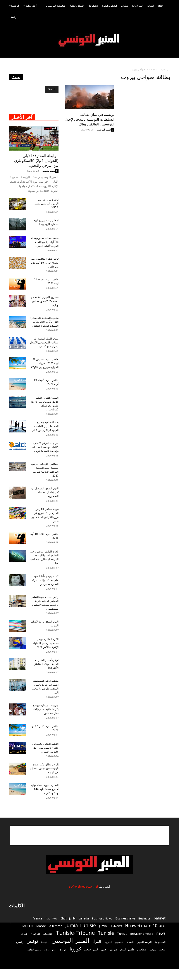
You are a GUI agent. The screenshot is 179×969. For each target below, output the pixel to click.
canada (84, 918)
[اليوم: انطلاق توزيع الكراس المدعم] (17, 626)
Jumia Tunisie (80, 925)
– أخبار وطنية (32, 5)
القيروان (108, 941)
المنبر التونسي (104, 129)
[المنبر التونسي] (89, 40)
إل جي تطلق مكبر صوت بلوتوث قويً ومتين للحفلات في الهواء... (44, 768)
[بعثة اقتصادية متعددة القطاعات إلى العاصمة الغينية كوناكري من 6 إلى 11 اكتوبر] (17, 426)
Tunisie (106, 933)
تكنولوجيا (93, 5)
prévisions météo (141, 934)
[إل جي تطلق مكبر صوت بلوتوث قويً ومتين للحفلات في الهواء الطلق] (17, 769)
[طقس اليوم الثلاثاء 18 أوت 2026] (17, 538)
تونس (32, 941)
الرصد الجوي (144, 942)
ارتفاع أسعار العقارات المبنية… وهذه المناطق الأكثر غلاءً (46, 664)
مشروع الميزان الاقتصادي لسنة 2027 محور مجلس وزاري (45, 301)
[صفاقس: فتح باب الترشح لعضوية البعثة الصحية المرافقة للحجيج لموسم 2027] (17, 467)
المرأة (97, 941)
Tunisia (122, 933)
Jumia (103, 926)
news (160, 933)
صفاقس (141, 949)
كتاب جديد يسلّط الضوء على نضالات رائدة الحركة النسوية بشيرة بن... (45, 580)
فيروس (113, 949)
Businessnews (125, 918)
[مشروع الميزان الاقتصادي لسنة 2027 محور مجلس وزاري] (17, 301)
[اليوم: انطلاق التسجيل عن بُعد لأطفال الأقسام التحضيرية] (17, 493)
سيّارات (124, 5)
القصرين (119, 941)
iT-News (116, 926)
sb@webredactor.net (83, 886)
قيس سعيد (91, 949)
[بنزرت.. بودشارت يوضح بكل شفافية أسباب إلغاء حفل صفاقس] (17, 709)
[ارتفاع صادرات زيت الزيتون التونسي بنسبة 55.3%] (17, 204)
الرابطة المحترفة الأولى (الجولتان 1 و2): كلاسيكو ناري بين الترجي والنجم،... (36, 161)
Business (144, 918)
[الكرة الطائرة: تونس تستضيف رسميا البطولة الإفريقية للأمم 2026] (17, 643)
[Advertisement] (89, 835)
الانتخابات (48, 933)
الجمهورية (160, 941)
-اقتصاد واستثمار (77, 5)
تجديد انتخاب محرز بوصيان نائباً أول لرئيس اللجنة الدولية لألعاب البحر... (44, 242)
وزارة (63, 949)
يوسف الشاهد (34, 949)
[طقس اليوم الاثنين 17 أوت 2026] (17, 730)
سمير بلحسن (48, 170)
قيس (103, 949)
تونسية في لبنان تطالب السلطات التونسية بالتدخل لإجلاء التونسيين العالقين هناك (89, 119)
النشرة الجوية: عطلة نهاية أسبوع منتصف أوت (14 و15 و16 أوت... (45, 789)
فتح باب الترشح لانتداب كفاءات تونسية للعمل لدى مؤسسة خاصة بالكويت (45, 447)
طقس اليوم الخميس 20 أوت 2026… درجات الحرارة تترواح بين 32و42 (45, 363)
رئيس (19, 942)
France (37, 918)
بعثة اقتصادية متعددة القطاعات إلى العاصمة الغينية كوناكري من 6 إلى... (44, 426)
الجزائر (24, 933)
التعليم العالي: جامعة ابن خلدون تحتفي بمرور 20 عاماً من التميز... (45, 747)
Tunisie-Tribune (75, 932)
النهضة (44, 942)
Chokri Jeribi (68, 918)
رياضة (13, 17)
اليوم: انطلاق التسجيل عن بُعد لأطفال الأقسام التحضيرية (45, 492)
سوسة (152, 949)
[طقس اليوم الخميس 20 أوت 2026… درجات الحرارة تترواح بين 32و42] (17, 363)
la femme (55, 926)
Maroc (41, 926)
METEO (27, 926)
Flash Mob (51, 918)
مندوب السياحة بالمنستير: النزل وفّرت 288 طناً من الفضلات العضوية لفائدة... (44, 321)
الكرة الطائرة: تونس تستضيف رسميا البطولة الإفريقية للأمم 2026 (46, 643)
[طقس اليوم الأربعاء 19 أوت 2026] (17, 384)
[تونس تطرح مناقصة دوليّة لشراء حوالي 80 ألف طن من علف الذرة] (17, 263)
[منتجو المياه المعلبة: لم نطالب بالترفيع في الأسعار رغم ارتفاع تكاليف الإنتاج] (17, 343)
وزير (54, 949)
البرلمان (35, 933)
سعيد (162, 949)
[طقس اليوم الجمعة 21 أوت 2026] (17, 284)
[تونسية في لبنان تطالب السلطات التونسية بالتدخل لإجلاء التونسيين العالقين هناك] (89, 97)
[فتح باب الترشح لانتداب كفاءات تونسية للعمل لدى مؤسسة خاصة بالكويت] (17, 446)
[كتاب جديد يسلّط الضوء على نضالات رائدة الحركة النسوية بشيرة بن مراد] (17, 580)
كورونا (75, 949)
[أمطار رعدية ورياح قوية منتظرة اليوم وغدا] (17, 224)
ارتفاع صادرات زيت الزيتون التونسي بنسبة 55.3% (46, 203)
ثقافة (160, 5)
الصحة (150, 5)
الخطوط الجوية (109, 5)
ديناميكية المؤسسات (55, 5)
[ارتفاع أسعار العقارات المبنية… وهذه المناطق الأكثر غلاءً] (17, 664)
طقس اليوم (127, 949)
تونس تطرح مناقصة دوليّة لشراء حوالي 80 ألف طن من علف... (45, 262)
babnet (159, 918)
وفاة (46, 949)
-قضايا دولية (137, 5)
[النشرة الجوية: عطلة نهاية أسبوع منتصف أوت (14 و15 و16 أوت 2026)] (17, 789)
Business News (102, 918)
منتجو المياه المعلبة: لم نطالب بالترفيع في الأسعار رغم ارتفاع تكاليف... (44, 342)
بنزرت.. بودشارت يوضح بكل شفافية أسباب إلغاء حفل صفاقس (46, 709)
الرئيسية (15, 5)
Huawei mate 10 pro (145, 925)
